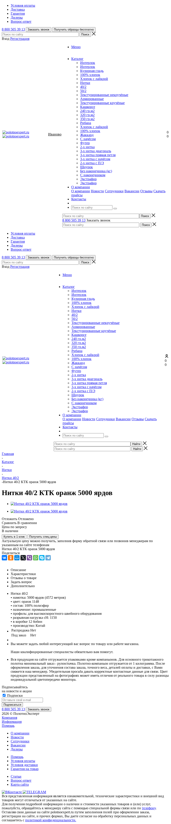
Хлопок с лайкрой (94, 79)
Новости (97, 191)
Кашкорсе (87, 107)
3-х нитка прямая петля (98, 155)
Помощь (8, 726)
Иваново (54, 134)
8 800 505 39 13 (13, 29)
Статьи (16, 776)
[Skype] (42, 557)
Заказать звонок (38, 29)
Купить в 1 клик (14, 536)
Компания (9, 717)
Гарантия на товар (25, 769)
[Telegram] (48, 557)
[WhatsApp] (35, 557)
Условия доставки (24, 765)
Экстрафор (88, 179)
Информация (12, 722)
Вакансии (131, 191)
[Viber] (29, 557)
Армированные (92, 99)
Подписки (14, 695)
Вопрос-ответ (21, 780)
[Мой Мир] (17, 557)
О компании (80, 191)
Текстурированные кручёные (102, 103)
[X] (23, 557)
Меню (76, 47)
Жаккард (87, 135)
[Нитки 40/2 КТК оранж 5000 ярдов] (39, 504)
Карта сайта (20, 784)
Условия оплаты (23, 761)
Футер (85, 143)
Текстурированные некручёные (104, 95)
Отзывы (146, 191)
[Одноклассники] (10, 557)
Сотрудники (114, 191)
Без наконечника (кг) (96, 171)
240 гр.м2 (87, 111)
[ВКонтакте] (4, 557)
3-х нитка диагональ (95, 151)
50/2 (83, 91)
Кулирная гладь (92, 71)
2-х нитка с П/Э (92, 163)
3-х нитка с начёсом (95, 159)
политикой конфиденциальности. (50, 820)
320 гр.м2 (87, 115)
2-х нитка (87, 147)
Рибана (85, 123)
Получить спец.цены (43, 536)
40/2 (83, 87)
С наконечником (92, 175)
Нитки (85, 83)
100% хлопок (90, 75)
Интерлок (87, 63)
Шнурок (86, 167)
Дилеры (17, 749)
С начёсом (88, 139)
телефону (149, 808)
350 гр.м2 (87, 119)
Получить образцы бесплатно (74, 29)
